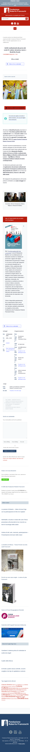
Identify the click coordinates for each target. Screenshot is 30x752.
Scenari (3, 698)
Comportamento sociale (6, 686)
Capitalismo (19, 684)
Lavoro (24, 693)
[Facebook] (12, 23)
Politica (25, 695)
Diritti (17, 688)
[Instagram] (15, 23)
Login (18, 0)
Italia (22, 693)
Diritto (19, 688)
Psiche (3, 696)
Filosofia (4, 691)
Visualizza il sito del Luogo (15, 390)
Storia (26, 698)
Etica (15, 689)
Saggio (23, 696)
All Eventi (16, 59)
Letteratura (5, 695)
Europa (19, 690)
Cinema (26, 684)
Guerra (22, 691)
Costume (19, 686)
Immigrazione (4, 693)
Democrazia (12, 688)
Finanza (9, 691)
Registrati (13, 0)
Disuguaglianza (24, 688)
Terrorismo (3, 700)
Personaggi (19, 695)
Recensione (10, 696)
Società (20, 698)
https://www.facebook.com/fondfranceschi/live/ (10, 350)
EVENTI (8, 343)
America (9, 684)
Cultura (4, 688)
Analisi (13, 684)
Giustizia (18, 691)
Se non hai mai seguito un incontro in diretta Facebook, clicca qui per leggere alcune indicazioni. (17, 117)
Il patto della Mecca (7, 661)
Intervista (17, 693)
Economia (4, 690)
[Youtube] (18, 23)
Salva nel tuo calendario (15, 64)
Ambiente (3, 684)
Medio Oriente (13, 695)
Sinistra (15, 698)
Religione (18, 696)
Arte (16, 684)
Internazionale (10, 693)
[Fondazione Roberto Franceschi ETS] (15, 10)
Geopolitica (14, 691)
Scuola (12, 698)
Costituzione (13, 686)
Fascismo (24, 689)
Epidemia (11, 689)
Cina (23, 684)
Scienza (8, 698)
